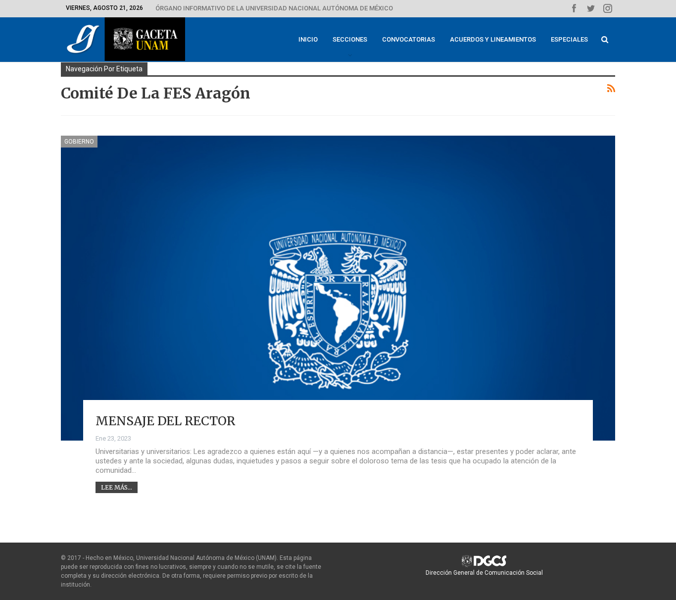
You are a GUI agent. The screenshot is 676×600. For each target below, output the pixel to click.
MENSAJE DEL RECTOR (165, 421)
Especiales (569, 39)
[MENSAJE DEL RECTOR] (338, 288)
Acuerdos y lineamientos (493, 39)
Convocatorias (408, 39)
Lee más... (116, 487)
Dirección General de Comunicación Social (484, 572)
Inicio (308, 39)
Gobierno (79, 141)
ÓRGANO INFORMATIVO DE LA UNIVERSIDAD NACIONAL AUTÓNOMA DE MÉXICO (274, 8)
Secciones (350, 39)
